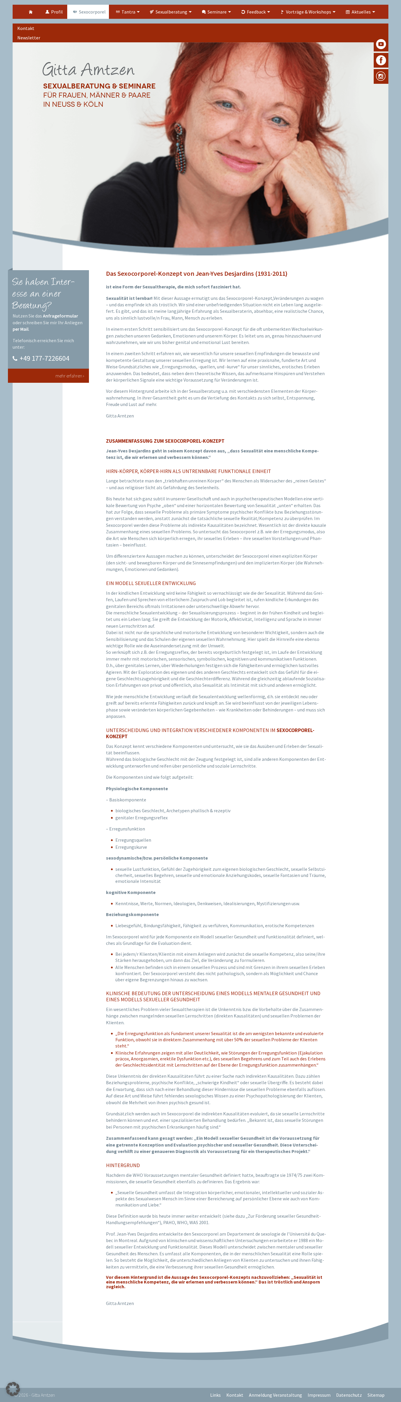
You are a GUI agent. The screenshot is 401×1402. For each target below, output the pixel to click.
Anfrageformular (60, 316)
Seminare (217, 12)
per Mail (20, 329)
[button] (13, 1389)
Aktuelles (361, 12)
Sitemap (376, 1395)
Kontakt (234, 1395)
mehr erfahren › (69, 376)
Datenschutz (349, 1395)
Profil (57, 12)
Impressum (319, 1395)
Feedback (256, 12)
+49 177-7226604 (44, 358)
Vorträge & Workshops (308, 12)
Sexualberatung (171, 12)
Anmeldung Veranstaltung (275, 1395)
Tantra (128, 12)
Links (215, 1395)
